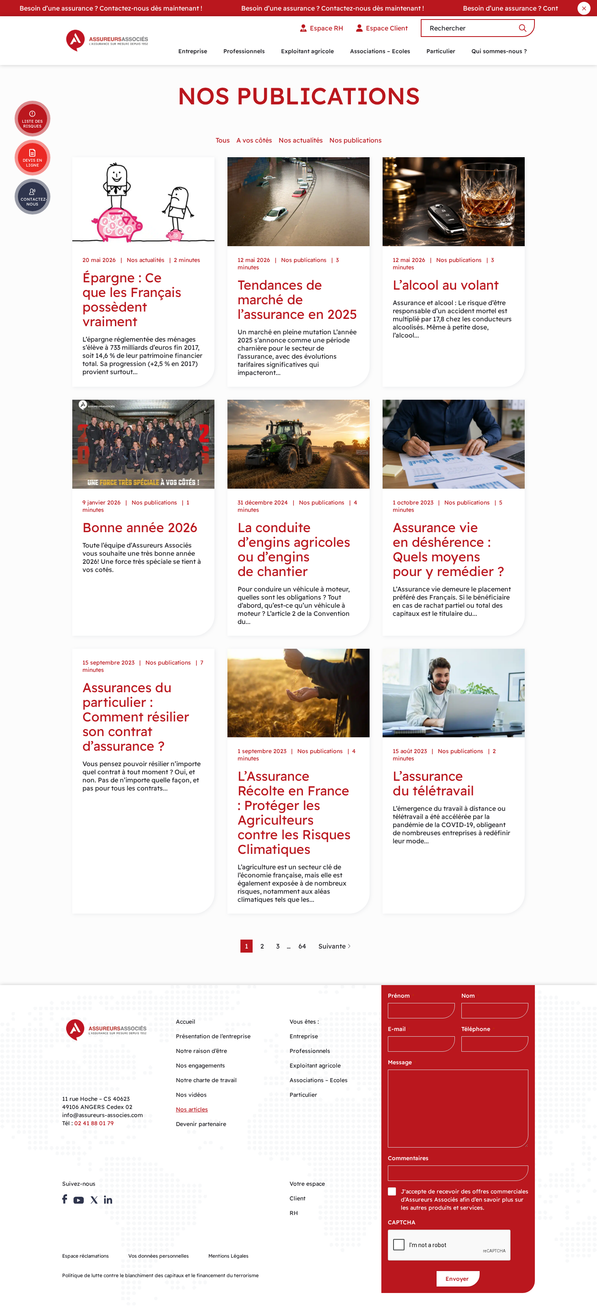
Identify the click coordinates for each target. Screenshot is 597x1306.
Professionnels (244, 51)
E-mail (399, 1029)
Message (402, 1062)
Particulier (440, 51)
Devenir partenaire (201, 1124)
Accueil (185, 1021)
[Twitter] (94, 1200)
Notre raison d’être (201, 1051)
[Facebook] (64, 1199)
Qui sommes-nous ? (499, 51)
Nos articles (192, 1109)
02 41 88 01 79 (94, 1123)
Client (297, 1198)
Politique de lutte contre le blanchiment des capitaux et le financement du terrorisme (160, 1275)
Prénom (401, 995)
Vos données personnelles (158, 1256)
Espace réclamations (85, 1256)
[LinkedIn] (108, 1200)
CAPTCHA (401, 1222)
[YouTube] (79, 1200)
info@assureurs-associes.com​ (102, 1115)
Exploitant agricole (307, 51)
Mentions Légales (228, 1256)
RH (294, 1213)
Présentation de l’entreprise (213, 1036)
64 (302, 946)
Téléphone (478, 1029)
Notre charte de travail (206, 1080)
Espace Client (387, 28)
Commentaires (408, 1158)
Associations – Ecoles (380, 51)
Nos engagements (200, 1065)
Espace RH (326, 28)
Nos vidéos (191, 1094)
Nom (470, 995)
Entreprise (192, 51)
